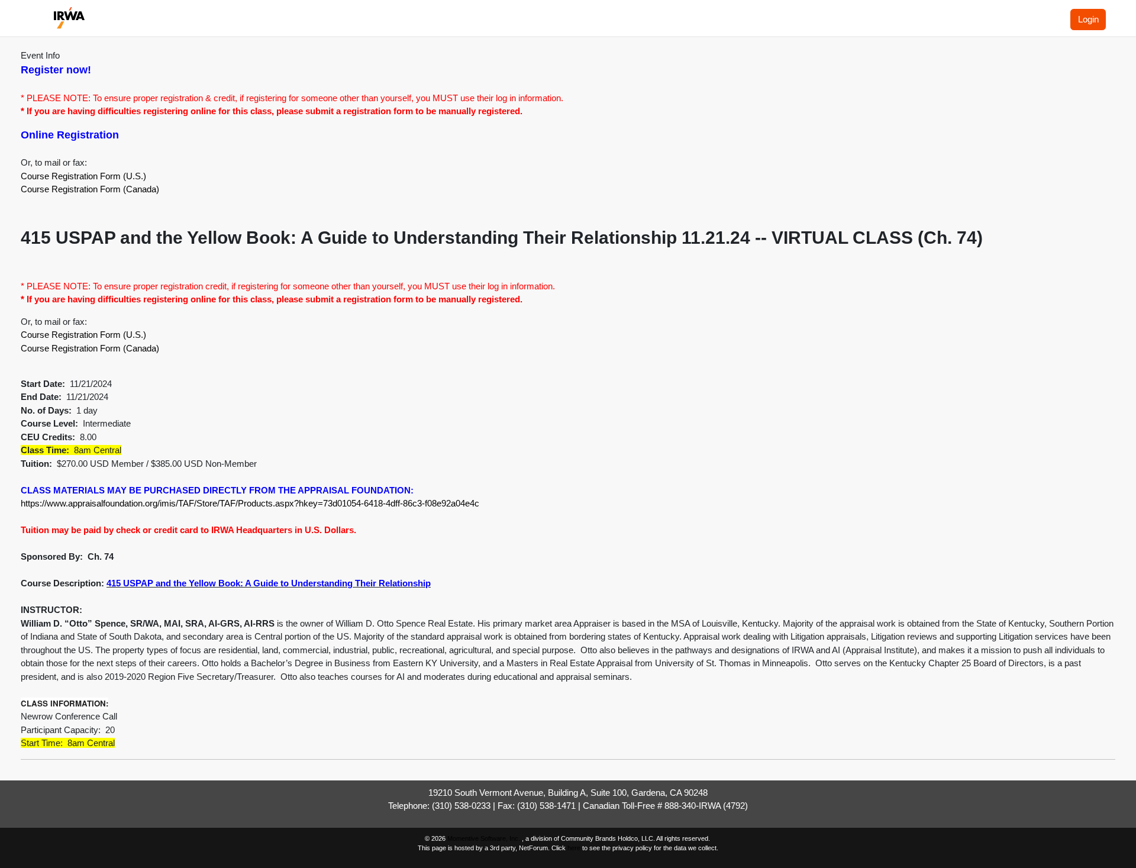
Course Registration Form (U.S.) (83, 176)
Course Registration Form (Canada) (90, 189)
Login (1088, 19)
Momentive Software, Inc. (484, 838)
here (573, 847)
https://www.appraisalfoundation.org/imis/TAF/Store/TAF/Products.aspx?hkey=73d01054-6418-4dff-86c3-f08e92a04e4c (251, 503)
